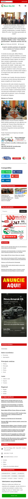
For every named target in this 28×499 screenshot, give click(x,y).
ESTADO (10, 478)
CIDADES (14, 473)
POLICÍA (21, 478)
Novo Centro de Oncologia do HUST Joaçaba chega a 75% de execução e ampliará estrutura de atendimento (13, 414)
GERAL (15, 478)
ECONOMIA (14, 476)
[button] (25, 5)
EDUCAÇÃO (21, 476)
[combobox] (10, 211)
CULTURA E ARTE (6, 476)
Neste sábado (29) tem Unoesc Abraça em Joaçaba (9, 197)
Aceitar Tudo (14, 495)
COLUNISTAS (21, 473)
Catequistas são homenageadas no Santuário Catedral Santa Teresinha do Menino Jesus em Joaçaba (12, 406)
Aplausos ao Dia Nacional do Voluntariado (10, 262)
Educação (22, 44)
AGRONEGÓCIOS (6, 473)
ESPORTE (4, 478)
